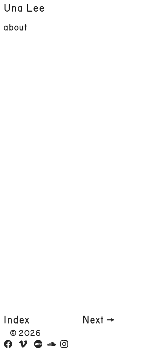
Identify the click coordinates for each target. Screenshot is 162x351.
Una (13, 8)
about (15, 27)
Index (16, 320)
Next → (98, 320)
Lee (35, 8)
